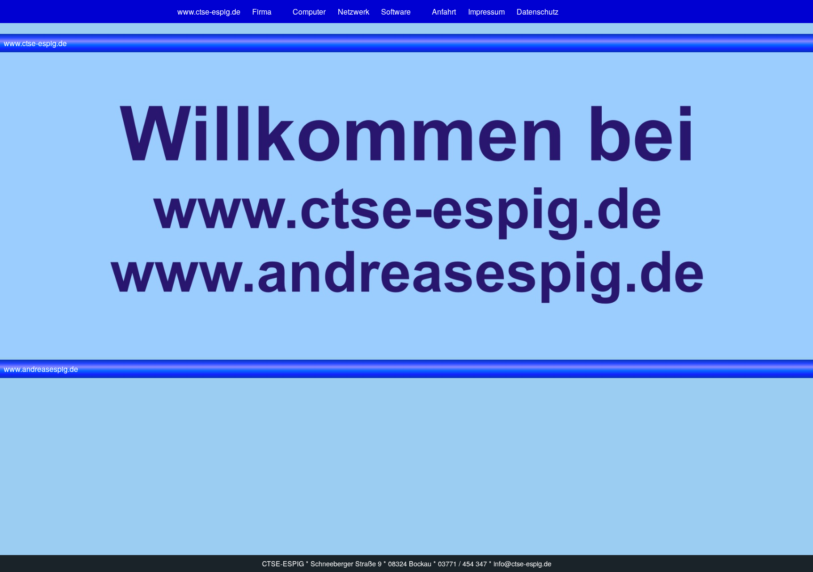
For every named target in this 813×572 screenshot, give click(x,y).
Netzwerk (353, 11)
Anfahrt (444, 11)
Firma (261, 11)
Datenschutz (537, 11)
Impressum (486, 11)
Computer (309, 11)
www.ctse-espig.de (208, 11)
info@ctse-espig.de (522, 563)
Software (396, 11)
